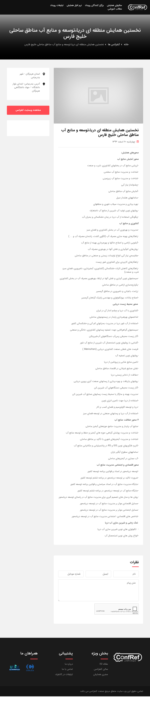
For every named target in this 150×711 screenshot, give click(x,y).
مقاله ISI (103, 664)
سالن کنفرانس (101, 669)
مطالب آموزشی (115, 9)
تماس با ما (67, 669)
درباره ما (69, 664)
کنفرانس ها (114, 44)
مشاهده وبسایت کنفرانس (28, 110)
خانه (126, 44)
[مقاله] (29, 667)
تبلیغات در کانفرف (64, 674)
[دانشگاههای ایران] (14, 667)
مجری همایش (100, 674)
